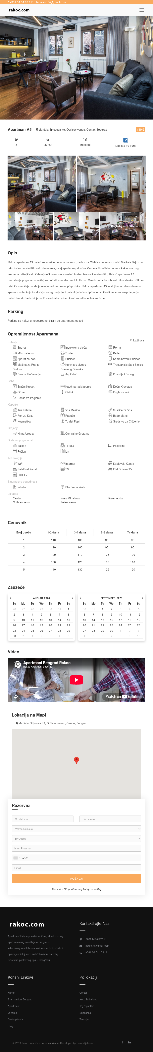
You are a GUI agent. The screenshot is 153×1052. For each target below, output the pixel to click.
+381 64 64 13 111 (21, 2)
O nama (12, 1013)
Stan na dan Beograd (20, 999)
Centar (83, 992)
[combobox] (16, 858)
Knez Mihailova (88, 999)
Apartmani (14, 1006)
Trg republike (86, 1006)
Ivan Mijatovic (85, 1043)
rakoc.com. (28, 1043)
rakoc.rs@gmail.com (52, 2)
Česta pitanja (15, 1019)
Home (11, 992)
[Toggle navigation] (141, 10)
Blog (10, 1026)
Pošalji (76, 878)
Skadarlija (85, 1013)
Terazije (83, 1019)
